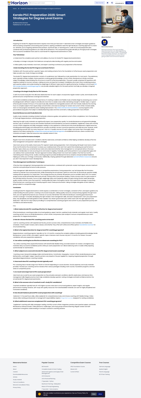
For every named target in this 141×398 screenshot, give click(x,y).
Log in (129, 3)
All (18, 8)
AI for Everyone (46, 376)
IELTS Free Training (104, 374)
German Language (104, 366)
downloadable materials (65, 287)
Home (14, 8)
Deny (93, 394)
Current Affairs (74, 372)
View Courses (100, 3)
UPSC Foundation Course (77, 366)
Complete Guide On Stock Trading (51, 369)
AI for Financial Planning (48, 378)
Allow (100, 394)
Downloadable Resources (20, 374)
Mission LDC (73, 369)
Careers (15, 372)
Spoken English (103, 369)
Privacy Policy (17, 387)
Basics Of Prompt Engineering (50, 386)
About (14, 369)
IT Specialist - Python (48, 381)
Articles (15, 377)
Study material (17, 379)
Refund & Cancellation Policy (21, 385)
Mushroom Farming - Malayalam (51, 384)
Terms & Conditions (18, 382)
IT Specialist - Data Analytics (50, 389)
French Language (104, 372)
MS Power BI (45, 366)
